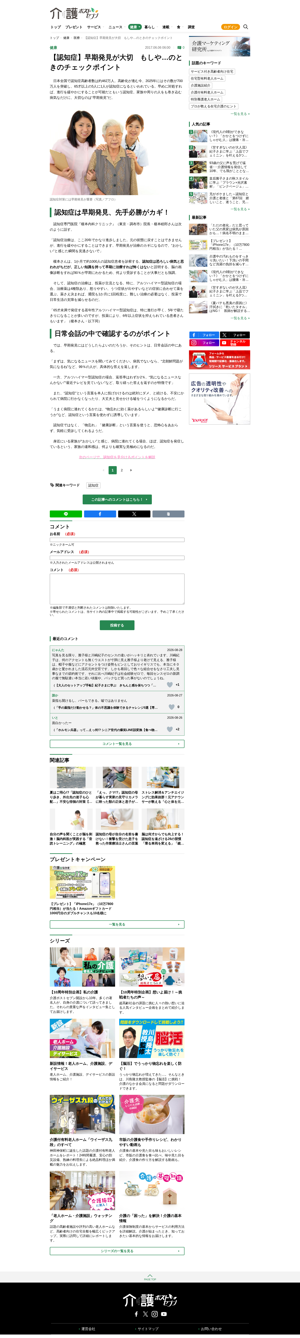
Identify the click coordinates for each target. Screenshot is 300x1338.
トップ (55, 27)
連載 (165, 27)
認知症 (93, 485)
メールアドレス (70, 552)
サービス (94, 27)
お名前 (63, 534)
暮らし (149, 27)
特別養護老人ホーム (205, 99)
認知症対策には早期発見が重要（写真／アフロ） (83, 199)
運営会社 (88, 1329)
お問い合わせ (211, 1329)
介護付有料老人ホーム (207, 92)
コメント (65, 570)
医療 (77, 37)
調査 (191, 27)
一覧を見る (239, 114)
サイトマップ (148, 1329)
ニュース (115, 27)
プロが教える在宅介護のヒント (214, 106)
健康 (133, 27)
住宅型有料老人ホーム (207, 78)
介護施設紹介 (200, 85)
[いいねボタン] (170, 685)
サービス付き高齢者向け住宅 (212, 71)
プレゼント (74, 27)
